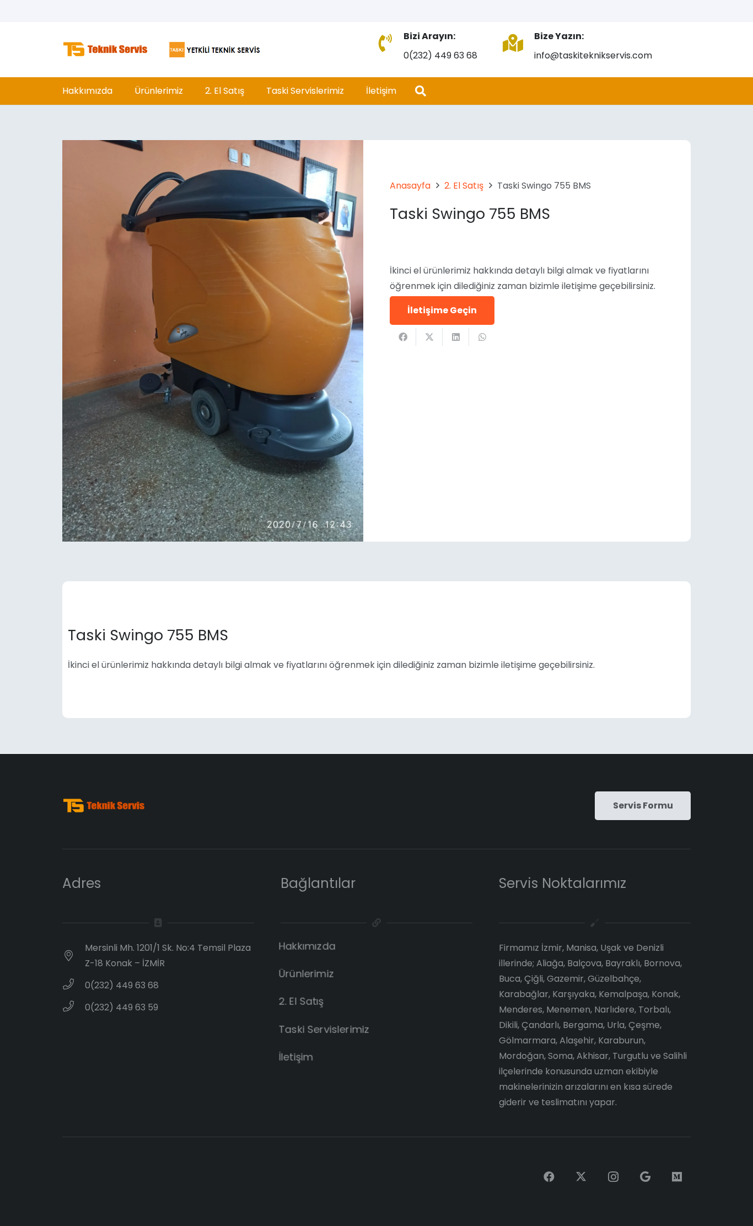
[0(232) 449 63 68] (73, 985)
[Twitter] (581, 1177)
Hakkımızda (307, 946)
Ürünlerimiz (306, 974)
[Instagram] (613, 1177)
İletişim (296, 1057)
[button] (420, 91)
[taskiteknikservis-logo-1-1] (162, 49)
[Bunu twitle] (429, 337)
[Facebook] (549, 1177)
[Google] (645, 1177)
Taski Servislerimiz (324, 1029)
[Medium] (677, 1177)
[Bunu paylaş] (403, 337)
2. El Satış (463, 185)
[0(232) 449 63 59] (73, 1007)
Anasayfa (410, 185)
